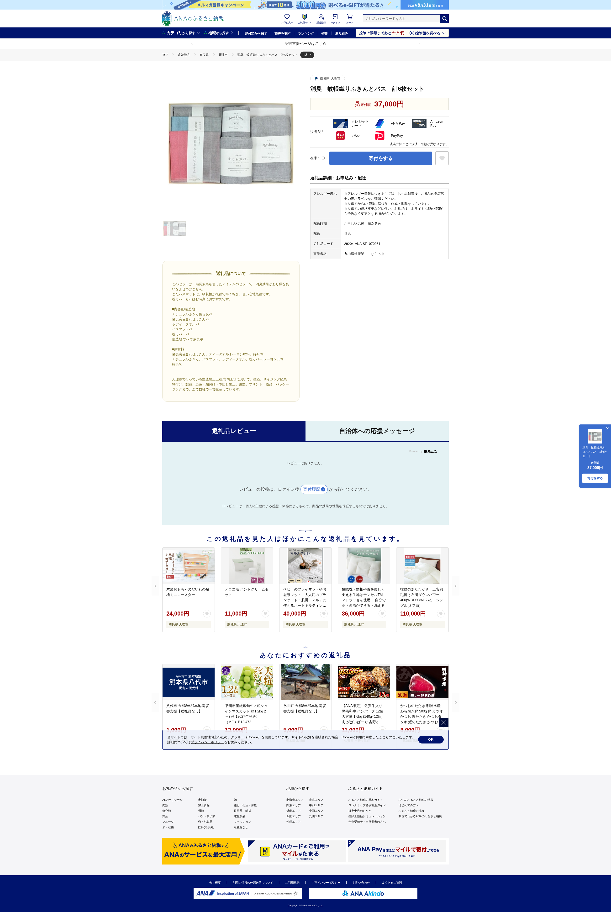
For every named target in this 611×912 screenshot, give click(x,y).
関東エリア (293, 805)
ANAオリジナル (172, 799)
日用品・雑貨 (242, 810)
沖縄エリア (293, 821)
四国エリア (293, 816)
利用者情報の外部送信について (253, 882)
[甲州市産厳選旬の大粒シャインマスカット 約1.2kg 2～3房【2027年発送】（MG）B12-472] (247, 682)
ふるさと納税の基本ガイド (365, 799)
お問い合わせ (361, 882)
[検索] (444, 18)
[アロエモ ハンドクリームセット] (247, 566)
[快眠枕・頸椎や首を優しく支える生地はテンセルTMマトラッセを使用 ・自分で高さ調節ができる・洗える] (364, 566)
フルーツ (168, 821)
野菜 (165, 816)
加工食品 (204, 805)
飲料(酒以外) (206, 827)
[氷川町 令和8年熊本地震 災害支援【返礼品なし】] (305, 682)
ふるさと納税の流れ (411, 810)
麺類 (201, 810)
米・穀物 (168, 827)
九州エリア (316, 816)
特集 (324, 33)
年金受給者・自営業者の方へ (367, 821)
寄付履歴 (311, 489)
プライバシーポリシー (326, 882)
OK (431, 739)
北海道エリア (295, 799)
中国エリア (316, 810)
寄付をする (381, 158)
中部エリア (316, 805)
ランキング (306, 33)
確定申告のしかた (359, 810)
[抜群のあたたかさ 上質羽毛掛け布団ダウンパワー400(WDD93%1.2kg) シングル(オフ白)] (422, 566)
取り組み (341, 33)
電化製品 (239, 816)
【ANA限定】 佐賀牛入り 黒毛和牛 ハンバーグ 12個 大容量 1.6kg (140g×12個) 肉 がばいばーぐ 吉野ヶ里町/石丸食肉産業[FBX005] (362, 716)
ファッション (242, 821)
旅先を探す (282, 33)
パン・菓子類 (206, 816)
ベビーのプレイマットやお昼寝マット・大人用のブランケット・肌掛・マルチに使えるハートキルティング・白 (304, 600)
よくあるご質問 (392, 882)
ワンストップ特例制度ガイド (367, 805)
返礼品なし (241, 827)
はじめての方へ (409, 805)
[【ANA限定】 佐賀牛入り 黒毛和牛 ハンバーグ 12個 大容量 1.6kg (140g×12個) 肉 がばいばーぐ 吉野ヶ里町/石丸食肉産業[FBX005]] (364, 682)
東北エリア (316, 799)
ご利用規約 (292, 882)
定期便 (202, 799)
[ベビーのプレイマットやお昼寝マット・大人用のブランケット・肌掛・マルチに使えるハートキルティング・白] (305, 566)
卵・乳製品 (205, 821)
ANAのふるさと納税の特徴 (416, 799)
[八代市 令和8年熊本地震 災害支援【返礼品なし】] (189, 682)
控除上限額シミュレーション (367, 816)
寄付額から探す (256, 33)
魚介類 (166, 810)
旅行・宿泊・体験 (245, 805)
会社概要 (215, 882)
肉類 (165, 805)
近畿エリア (293, 810)
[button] (192, 43)
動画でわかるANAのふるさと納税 (420, 816)
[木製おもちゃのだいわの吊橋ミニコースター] (189, 566)
